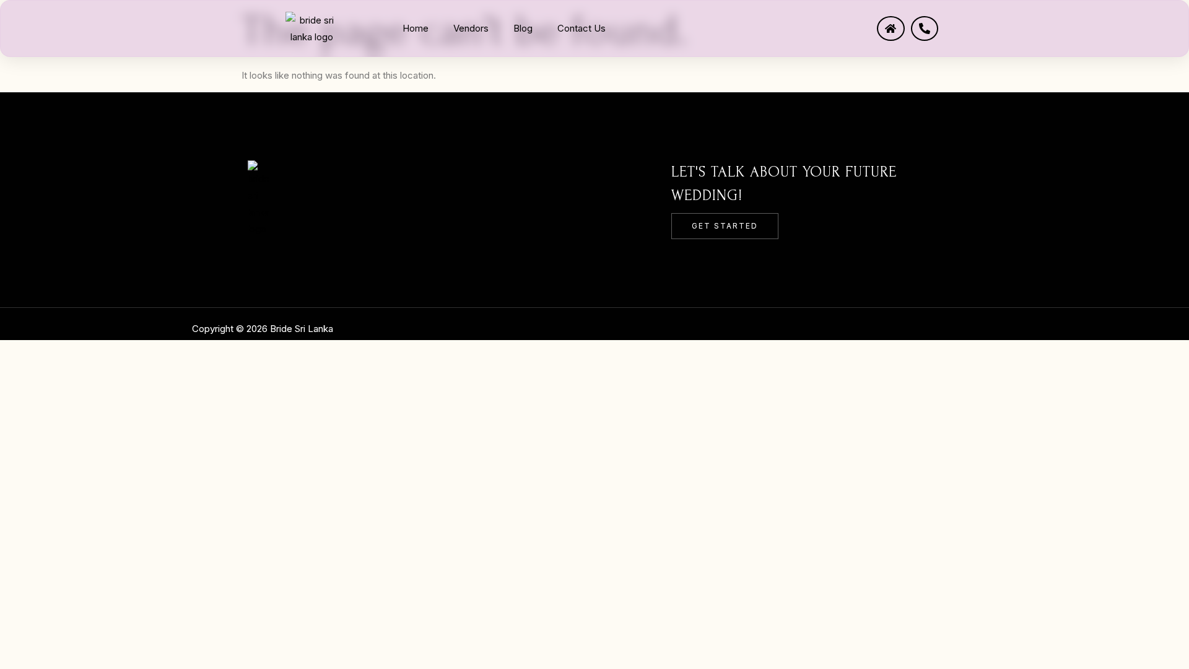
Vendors (471, 28)
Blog (523, 28)
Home (416, 28)
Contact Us (581, 28)
